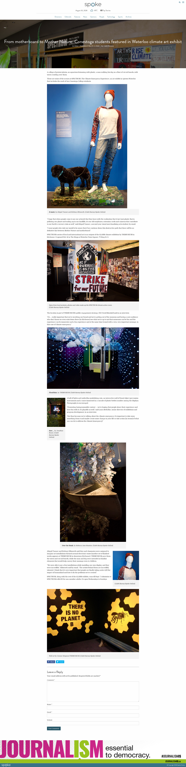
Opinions (93, 16)
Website (49, 720)
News (85, 16)
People (101, 16)
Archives (128, 16)
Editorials (68, 16)
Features (77, 16)
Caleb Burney (109, 46)
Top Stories (106, 10)
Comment (51, 680)
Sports (120, 16)
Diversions (58, 16)
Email (49, 712)
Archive (75, 46)
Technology (111, 16)
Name (49, 704)
